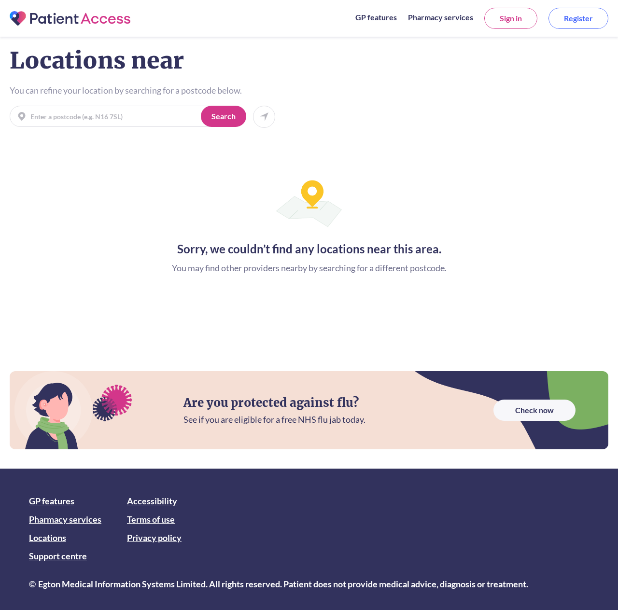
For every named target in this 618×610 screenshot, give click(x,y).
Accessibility (152, 501)
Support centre (58, 556)
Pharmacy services (440, 17)
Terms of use (151, 519)
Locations (47, 537)
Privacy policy (154, 537)
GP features (376, 17)
